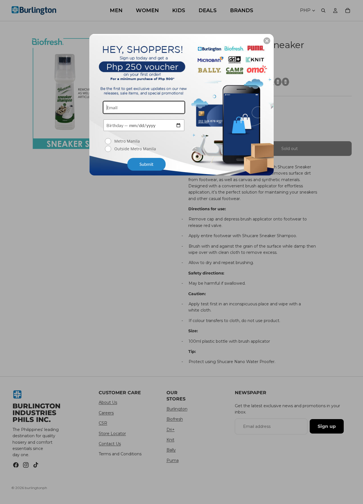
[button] (266, 40)
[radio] (144, 141)
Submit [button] (146, 164)
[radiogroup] (144, 145)
